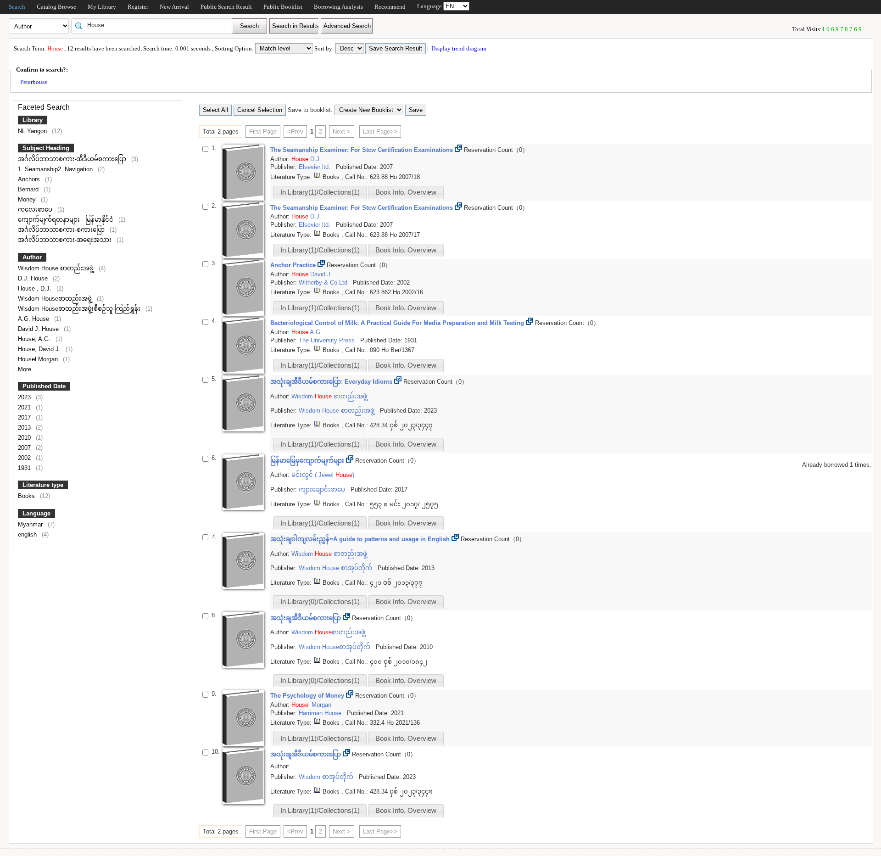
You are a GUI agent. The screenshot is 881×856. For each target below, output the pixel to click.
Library (32, 120)
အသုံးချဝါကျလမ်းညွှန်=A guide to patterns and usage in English (361, 539)
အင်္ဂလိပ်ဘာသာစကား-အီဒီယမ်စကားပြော (73, 159)
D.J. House (34, 278)
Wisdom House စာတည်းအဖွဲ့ (56, 268)
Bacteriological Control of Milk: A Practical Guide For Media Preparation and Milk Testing (398, 322)
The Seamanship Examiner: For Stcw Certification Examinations (362, 149)
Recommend (390, 6)
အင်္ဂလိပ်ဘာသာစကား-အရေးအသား (65, 239)
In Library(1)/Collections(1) (320, 192)
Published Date (44, 386)
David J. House (39, 328)
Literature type (42, 484)
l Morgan (311, 704)
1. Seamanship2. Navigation (56, 169)
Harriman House (321, 713)
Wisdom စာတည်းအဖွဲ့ (329, 396)
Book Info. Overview (405, 192)
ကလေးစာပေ (36, 209)
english (28, 534)
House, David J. (40, 349)
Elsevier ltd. (315, 166)
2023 (25, 397)
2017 (25, 417)
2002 (25, 457)
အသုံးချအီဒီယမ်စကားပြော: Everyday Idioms (332, 381)
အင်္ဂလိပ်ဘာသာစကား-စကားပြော (62, 229)
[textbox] (154, 25)
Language (36, 513)
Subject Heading (45, 148)
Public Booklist (282, 6)
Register (138, 6)
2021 (25, 407)
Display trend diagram (458, 48)
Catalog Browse (56, 6)
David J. (321, 274)
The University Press (328, 340)
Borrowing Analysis (338, 6)
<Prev (295, 131)
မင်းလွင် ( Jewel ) (322, 474)
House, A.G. (35, 339)
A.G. (316, 332)
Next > (342, 131)
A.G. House (34, 318)
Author (32, 257)
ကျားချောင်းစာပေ (323, 489)
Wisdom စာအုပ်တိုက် (327, 776)
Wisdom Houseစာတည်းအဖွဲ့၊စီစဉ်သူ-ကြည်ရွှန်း (80, 308)
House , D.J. (35, 288)
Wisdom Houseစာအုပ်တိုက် (335, 646)
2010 (25, 437)
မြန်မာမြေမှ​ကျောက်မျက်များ (308, 460)
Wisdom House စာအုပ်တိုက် (336, 568)
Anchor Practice (294, 265)
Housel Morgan (39, 359)
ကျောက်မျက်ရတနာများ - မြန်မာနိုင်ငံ (66, 219)
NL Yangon (33, 131)
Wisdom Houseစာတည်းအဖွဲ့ (56, 298)
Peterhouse (33, 81)
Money (28, 199)
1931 (25, 467)
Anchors (30, 179)
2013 (25, 427)
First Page (263, 131)
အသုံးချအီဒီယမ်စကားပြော (306, 618)
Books (27, 495)
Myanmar (31, 524)
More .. (27, 369)
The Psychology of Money (308, 695)
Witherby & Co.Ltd (324, 282)
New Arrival (174, 6)
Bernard (29, 189)
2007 (25, 447)
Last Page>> (380, 131)
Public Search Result (226, 6)
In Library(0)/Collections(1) (320, 601)
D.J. (315, 159)
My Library (102, 6)
